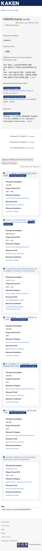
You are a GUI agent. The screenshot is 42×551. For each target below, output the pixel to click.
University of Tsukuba (12, 211)
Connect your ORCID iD (26, 23)
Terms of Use (6, 537)
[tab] (22, 136)
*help (37, 22)
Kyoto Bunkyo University (13, 309)
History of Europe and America (14, 91)
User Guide (5, 526)
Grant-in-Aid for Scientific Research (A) (17, 293)
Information (5, 522)
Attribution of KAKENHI (9, 541)
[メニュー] (39, 2)
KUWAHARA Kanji (11, 469)
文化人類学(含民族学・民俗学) (15, 300)
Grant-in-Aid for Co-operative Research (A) (19, 482)
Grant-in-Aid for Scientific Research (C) (17, 198)
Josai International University (14, 307)
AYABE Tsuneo (10, 280)
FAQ (2, 529)
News (3, 533)
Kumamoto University (12, 495)
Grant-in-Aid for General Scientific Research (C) (20, 389)
